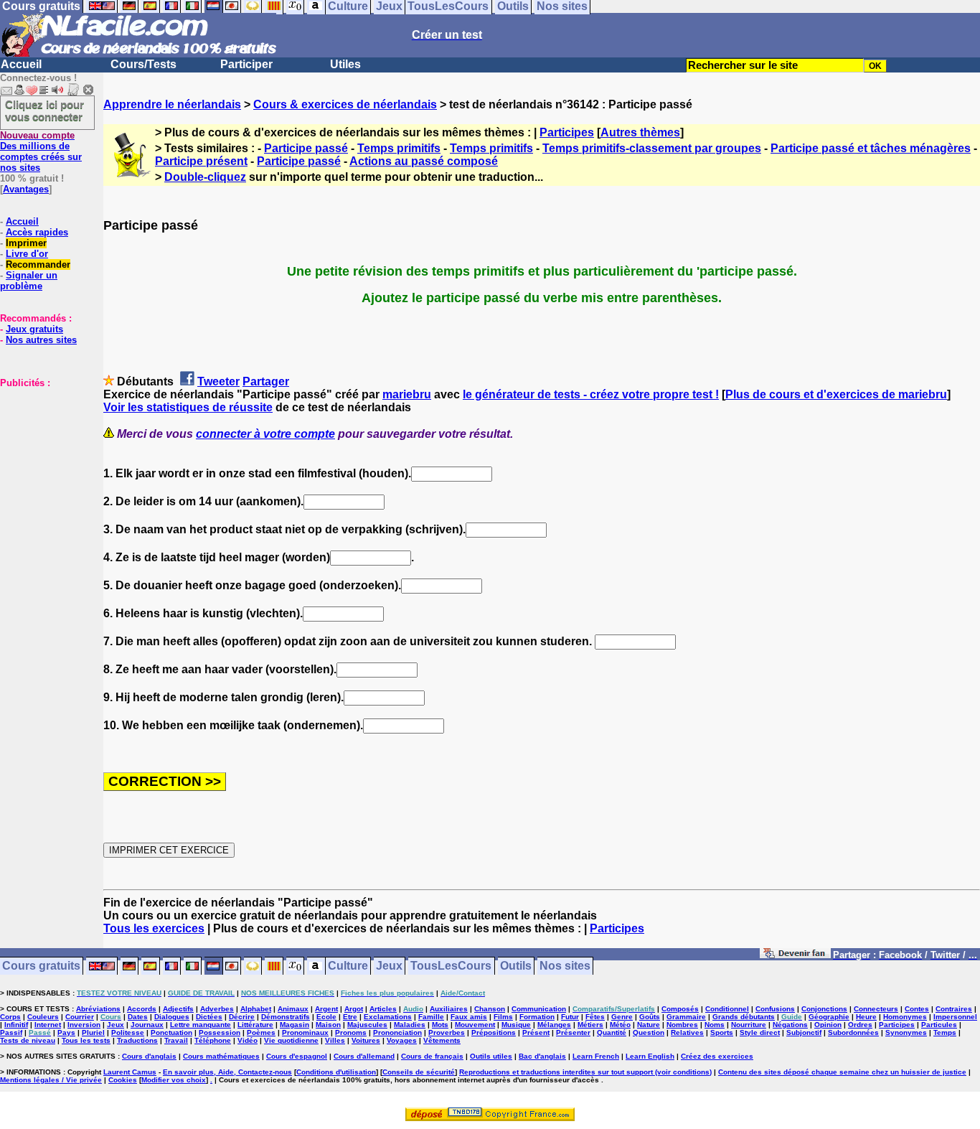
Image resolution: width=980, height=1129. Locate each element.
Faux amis (469, 1017)
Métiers (590, 1025)
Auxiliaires (449, 1009)
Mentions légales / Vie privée (51, 1080)
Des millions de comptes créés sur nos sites (41, 151)
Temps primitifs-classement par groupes (651, 148)
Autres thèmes (640, 132)
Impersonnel (955, 1017)
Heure (866, 1017)
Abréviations (98, 1009)
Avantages (26, 189)
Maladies (409, 1025)
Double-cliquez (205, 177)
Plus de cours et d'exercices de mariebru (836, 394)
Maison (328, 1025)
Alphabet (255, 1009)
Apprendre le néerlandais (172, 104)
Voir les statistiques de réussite (188, 407)
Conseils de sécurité (418, 1072)
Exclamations (388, 1017)
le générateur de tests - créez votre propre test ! (591, 394)
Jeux (389, 966)
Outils (516, 966)
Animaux (293, 1009)
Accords (141, 1009)
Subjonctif (803, 1032)
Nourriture (748, 1025)
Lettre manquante (200, 1025)
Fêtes (595, 1017)
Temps (944, 1032)
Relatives (687, 1032)
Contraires (954, 1009)
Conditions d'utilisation (336, 1072)
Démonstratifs (285, 1017)
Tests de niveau (27, 1040)
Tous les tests (86, 1040)
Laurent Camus (129, 1072)
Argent (326, 1009)
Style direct (760, 1032)
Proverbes (446, 1032)
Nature (648, 1025)
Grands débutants (743, 1017)
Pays (66, 1032)
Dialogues (171, 1017)
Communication (539, 1009)
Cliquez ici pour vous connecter (44, 110)
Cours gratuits (41, 966)
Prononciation (397, 1032)
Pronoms (351, 1032)
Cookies (122, 1080)
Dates (138, 1017)
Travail (176, 1040)
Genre (622, 1017)
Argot (353, 1009)
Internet (47, 1025)
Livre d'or (27, 253)
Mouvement (475, 1025)
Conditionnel (727, 1009)
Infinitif (16, 1025)
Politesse (127, 1032)
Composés (680, 1009)
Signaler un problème (28, 280)
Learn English (650, 1056)
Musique (516, 1025)
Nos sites (565, 966)
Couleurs (43, 1017)
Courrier (79, 1017)
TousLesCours (450, 966)
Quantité (611, 1032)
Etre (350, 1017)
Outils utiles (491, 1056)
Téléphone (212, 1040)
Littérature (255, 1025)
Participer (246, 64)
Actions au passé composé (423, 161)
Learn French (596, 1056)
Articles (383, 1009)
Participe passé (306, 148)
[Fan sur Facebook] (795, 956)
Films (503, 1017)
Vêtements (442, 1040)
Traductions (137, 1040)
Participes (567, 132)
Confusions (775, 1009)
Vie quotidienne (291, 1040)
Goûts (649, 1017)
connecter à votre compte (265, 434)
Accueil (21, 64)
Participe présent (201, 161)
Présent (536, 1032)
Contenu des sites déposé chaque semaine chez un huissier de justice (842, 1072)
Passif (11, 1032)
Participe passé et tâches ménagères (871, 148)
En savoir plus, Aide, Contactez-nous (227, 1072)
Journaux (147, 1025)
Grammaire (686, 1017)
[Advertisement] (43, 460)
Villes (335, 1040)
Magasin (294, 1025)
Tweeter (218, 381)
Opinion (828, 1025)
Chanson (489, 1009)
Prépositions (493, 1032)
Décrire (242, 1017)
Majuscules (367, 1025)
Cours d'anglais (149, 1056)
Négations (790, 1025)
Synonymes (906, 1032)
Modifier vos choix (173, 1080)
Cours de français (432, 1056)
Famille (431, 1017)
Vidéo (247, 1040)
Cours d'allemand (364, 1056)
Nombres (682, 1025)
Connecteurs (876, 1009)
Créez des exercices (717, 1056)
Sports (721, 1032)
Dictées (209, 1017)
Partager (265, 381)
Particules (939, 1025)
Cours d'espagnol (296, 1056)
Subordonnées (853, 1032)
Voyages (402, 1040)
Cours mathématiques (221, 1056)
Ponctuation (171, 1032)
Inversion (83, 1025)
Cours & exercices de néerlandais (345, 104)
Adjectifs (178, 1009)
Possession (219, 1032)
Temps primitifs (398, 148)
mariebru (406, 394)
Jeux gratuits (34, 329)
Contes (917, 1009)
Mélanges (554, 1025)
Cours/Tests (143, 64)
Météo (620, 1025)
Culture (348, 966)
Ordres (860, 1025)
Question (648, 1032)
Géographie (829, 1017)
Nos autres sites (41, 339)
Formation (537, 1017)
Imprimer (26, 243)
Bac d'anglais (542, 1056)
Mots (440, 1025)
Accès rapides (37, 232)
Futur (570, 1017)
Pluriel (93, 1032)
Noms (715, 1025)
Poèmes (261, 1032)
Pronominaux (305, 1032)
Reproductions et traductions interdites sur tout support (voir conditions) (585, 1072)
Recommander (38, 264)
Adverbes (217, 1009)
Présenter (573, 1032)
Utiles (345, 64)
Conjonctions (824, 1009)
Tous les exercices (153, 928)
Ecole (326, 1017)
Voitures (366, 1040)
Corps (10, 1017)
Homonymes (905, 1017)
